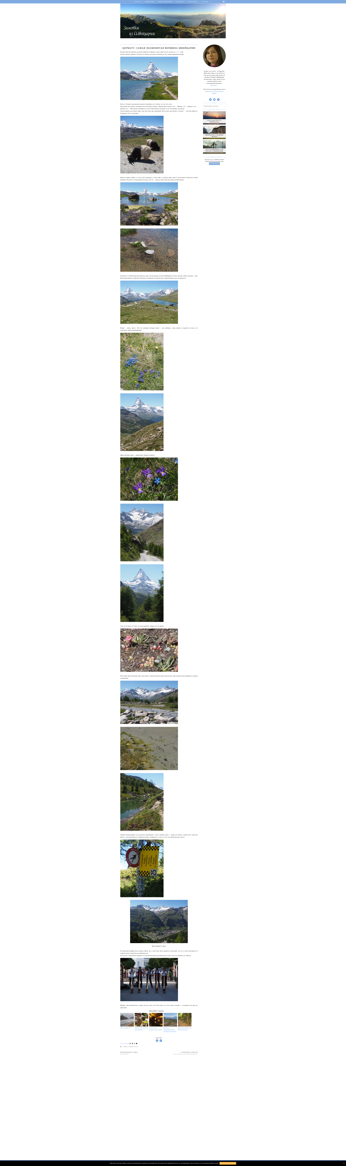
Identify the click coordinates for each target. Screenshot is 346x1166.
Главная (137, 1)
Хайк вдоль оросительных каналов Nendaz (141, 1029)
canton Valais (133, 1046)
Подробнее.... (214, 85)
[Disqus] (159, 1081)
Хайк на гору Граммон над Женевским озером (184, 1029)
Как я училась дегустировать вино (185, 1053)
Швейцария (149, 1)
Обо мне (205, 1)
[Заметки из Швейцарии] (173, 19)
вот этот (177, 52)
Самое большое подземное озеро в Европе (155, 1029)
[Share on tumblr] (135, 1044)
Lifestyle (180, 1)
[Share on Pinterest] (132, 1044)
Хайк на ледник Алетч (125, 1028)
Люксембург (129, 1053)
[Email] (224, 1)
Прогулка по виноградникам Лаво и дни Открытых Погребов (170, 1029)
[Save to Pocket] (137, 1044)
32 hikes (125, 1046)
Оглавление (192, 1)
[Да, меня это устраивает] (344, 1163)
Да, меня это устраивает (227, 1163)
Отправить (214, 163)
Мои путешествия (165, 1)
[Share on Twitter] (130, 1044)
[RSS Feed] (218, 99)
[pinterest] (210, 99)
